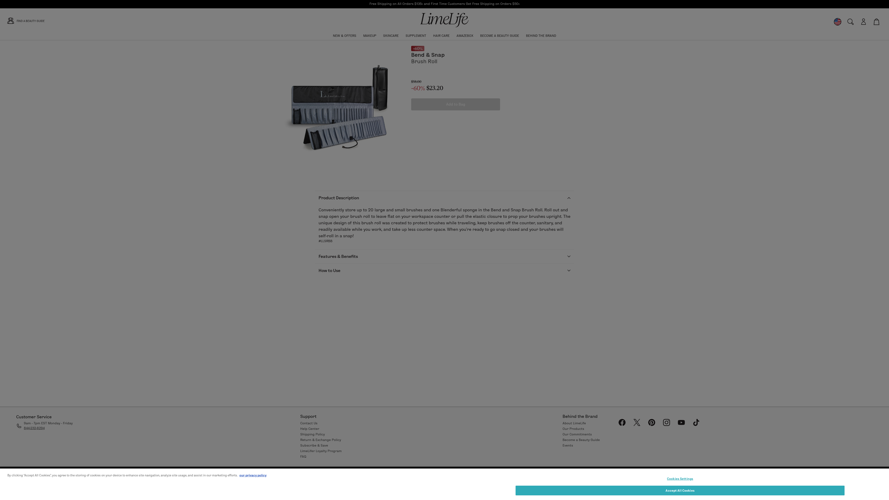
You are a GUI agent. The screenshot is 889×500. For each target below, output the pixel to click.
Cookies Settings (680, 478)
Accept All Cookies (680, 490)
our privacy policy (252, 475)
